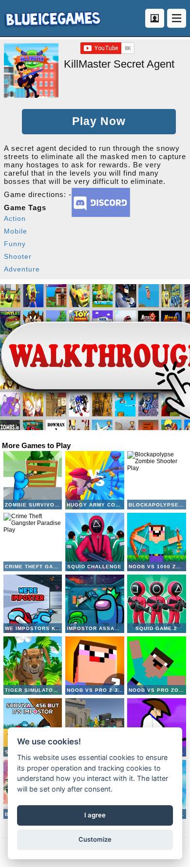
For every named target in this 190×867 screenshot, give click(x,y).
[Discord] (101, 214)
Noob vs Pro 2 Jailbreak (94, 665)
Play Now (99, 121)
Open (176, 18)
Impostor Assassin (94, 604)
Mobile (15, 231)
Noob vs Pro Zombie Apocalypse (156, 665)
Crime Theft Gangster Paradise (32, 542)
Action (15, 218)
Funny (15, 244)
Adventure (22, 269)
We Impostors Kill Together (32, 604)
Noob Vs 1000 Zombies (156, 542)
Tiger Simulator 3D (32, 665)
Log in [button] (154, 18)
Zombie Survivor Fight (32, 480)
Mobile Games (52, 18)
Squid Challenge (94, 542)
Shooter (18, 256)
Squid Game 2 (156, 604)
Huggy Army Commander (94, 480)
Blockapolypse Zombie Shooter (156, 480)
